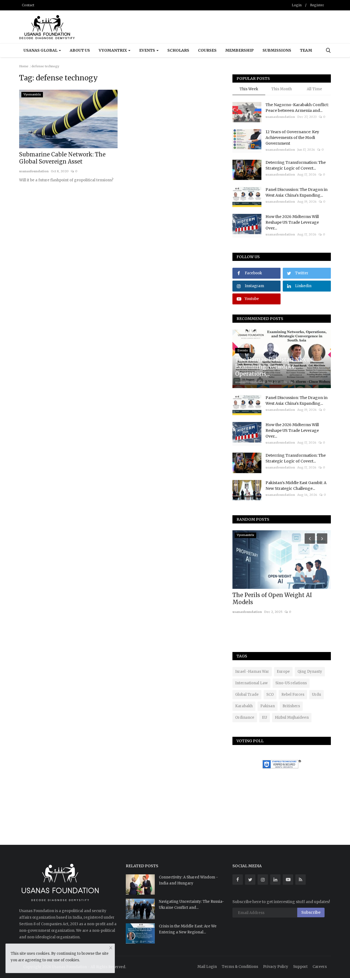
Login (297, 5)
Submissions (276, 50)
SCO (270, 694)
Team (306, 50)
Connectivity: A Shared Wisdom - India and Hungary (188, 880)
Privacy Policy (275, 966)
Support (300, 966)
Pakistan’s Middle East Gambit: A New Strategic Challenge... (296, 485)
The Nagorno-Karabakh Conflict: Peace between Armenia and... (297, 107)
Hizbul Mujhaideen (292, 717)
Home (23, 66)
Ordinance (244, 717)
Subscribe (310, 912)
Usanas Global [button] (41, 50)
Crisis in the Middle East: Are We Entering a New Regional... (188, 929)
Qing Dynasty (310, 671)
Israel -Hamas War (252, 671)
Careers (320, 966)
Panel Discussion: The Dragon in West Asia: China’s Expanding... (297, 192)
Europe (283, 671)
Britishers (291, 706)
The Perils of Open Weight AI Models (272, 599)
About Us (80, 50)
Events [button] (147, 50)
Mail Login (207, 966)
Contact (28, 5)
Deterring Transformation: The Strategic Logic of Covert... (296, 165)
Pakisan (267, 706)
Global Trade (247, 694)
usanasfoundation (34, 171)
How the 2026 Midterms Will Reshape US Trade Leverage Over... (292, 222)
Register (317, 5)
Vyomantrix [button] (113, 50)
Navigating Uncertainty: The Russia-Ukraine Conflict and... (191, 904)
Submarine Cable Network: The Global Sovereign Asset (62, 158)
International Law (251, 683)
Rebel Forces (292, 694)
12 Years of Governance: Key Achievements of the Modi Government (292, 137)
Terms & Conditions (240, 966)
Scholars (178, 50)
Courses (207, 50)
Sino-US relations (291, 683)
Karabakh (244, 706)
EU (264, 717)
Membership (239, 50)
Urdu (316, 694)
